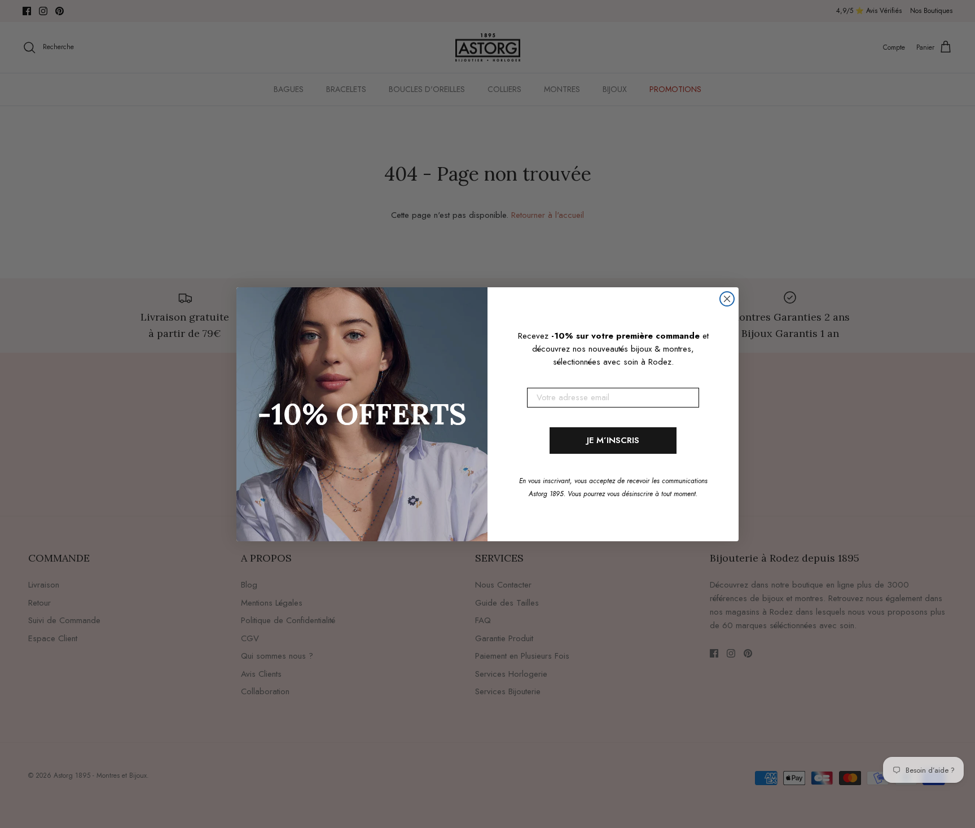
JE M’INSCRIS (613, 440)
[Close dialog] (727, 299)
